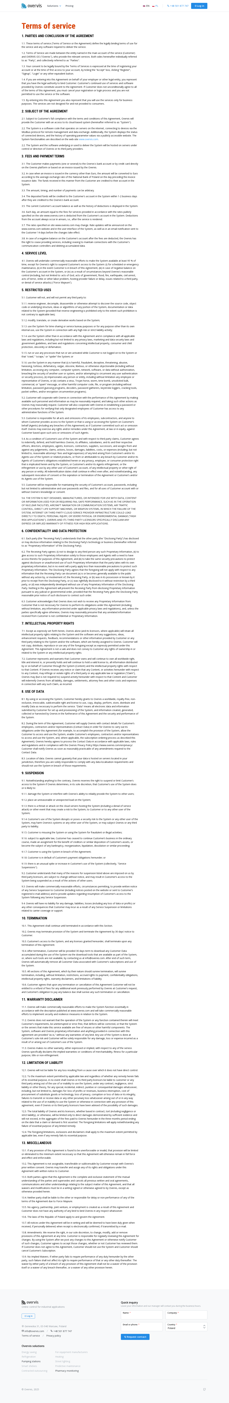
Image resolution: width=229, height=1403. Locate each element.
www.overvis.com (88, 139)
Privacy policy (53, 1335)
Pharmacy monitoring (67, 1370)
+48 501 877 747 (62, 1331)
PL (156, 5)
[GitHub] (204, 1389)
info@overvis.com (34, 1331)
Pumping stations (31, 1361)
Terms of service (31, 1335)
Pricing (69, 5)
